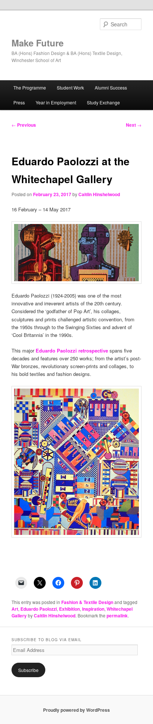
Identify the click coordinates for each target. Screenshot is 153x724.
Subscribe (28, 670)
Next (133, 124)
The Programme (29, 87)
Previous (24, 124)
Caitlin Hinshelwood (99, 194)
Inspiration (93, 609)
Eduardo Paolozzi (38, 609)
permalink (117, 615)
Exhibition (69, 609)
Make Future (38, 42)
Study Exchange (103, 102)
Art (15, 609)
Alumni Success (111, 87)
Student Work (70, 87)
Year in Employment (56, 102)
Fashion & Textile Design (87, 602)
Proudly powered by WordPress (76, 710)
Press (19, 102)
